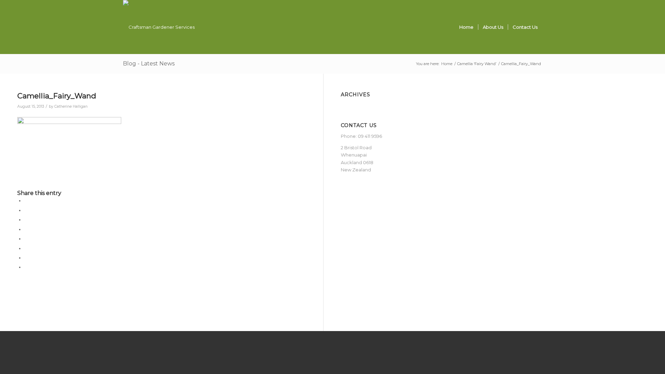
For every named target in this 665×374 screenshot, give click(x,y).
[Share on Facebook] (26, 200)
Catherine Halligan (71, 106)
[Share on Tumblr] (26, 238)
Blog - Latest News (149, 63)
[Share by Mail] (26, 267)
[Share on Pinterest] (26, 219)
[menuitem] (466, 27)
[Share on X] (26, 210)
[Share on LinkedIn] (26, 229)
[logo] (159, 27)
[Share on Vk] (26, 248)
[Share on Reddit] (26, 257)
